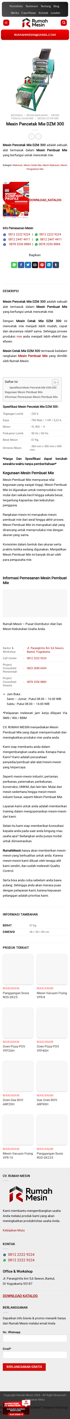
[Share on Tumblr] (56, 265)
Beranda (17, 115)
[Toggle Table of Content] (53, 382)
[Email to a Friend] (35, 265)
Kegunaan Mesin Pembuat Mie (24, 392)
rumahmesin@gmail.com (35, 34)
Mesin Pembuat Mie (33, 356)
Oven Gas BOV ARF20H (13, 1102)
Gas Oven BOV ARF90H (47, 1102)
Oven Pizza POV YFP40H (48, 1048)
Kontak (43, 12)
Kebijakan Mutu (14, 1230)
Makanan (18, 165)
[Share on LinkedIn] (49, 265)
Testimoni (31, 6)
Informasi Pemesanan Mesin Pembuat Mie (31, 397)
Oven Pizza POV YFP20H (14, 1048)
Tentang (46, 6)
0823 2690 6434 (36, 668)
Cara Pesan (28, 12)
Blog (56, 6)
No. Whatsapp (11, 1332)
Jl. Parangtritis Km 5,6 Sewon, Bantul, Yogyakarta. (45, 649)
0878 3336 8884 (19, 244)
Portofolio (16, 6)
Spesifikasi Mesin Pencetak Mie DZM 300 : (33, 387)
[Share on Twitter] (28, 265)
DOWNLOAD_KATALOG (45, 200)
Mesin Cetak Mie (48, 118)
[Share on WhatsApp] (14, 265)
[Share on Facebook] (21, 265)
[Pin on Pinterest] (42, 265)
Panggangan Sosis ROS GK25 (16, 995)
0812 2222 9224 (18, 234)
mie (19, 336)
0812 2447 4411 (18, 239)
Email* (7, 1348)
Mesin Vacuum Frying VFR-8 (52, 995)
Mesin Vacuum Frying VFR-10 (18, 1156)
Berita (15, 12)
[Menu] (6, 23)
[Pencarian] (64, 23)
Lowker (55, 12)
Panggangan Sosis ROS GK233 (50, 1156)
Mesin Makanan (37, 115)
